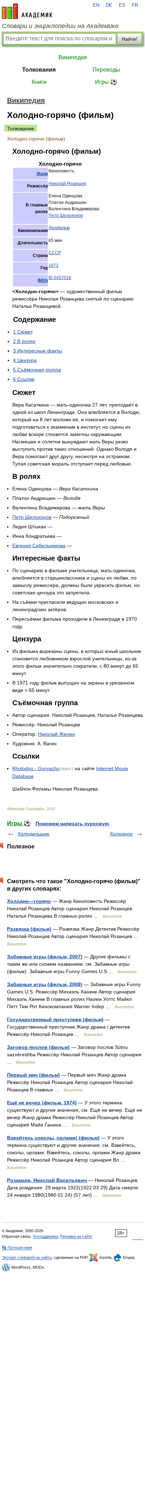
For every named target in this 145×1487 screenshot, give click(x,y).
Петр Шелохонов (66, 215)
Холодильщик (33, 834)
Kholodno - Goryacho (36, 768)
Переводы (106, 70)
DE (109, 5)
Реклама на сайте (76, 1236)
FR (135, 5)
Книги (39, 82)
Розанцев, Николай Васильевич (47, 1180)
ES (122, 5)
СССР (55, 252)
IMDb (43, 280)
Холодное (121, 834)
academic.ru (27, 11)
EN (96, 5)
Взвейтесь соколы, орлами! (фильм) (53, 1138)
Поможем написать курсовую (72, 823)
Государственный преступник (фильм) (55, 1019)
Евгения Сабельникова (38, 545)
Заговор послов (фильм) (38, 1047)
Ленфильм (59, 227)
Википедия (72, 57)
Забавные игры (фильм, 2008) (44, 984)
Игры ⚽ (106, 82)
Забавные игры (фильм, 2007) (44, 956)
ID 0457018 (60, 277)
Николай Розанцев (67, 183)
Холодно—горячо (29, 901)
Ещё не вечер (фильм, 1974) (42, 1102)
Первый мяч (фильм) (33, 1075)
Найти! (129, 39)
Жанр (42, 173)
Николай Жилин (56, 734)
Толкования (39, 70)
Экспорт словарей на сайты (27, 1257)
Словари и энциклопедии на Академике (60, 25)
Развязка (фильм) (29, 929)
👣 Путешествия (17, 1247)
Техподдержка (45, 1236)
